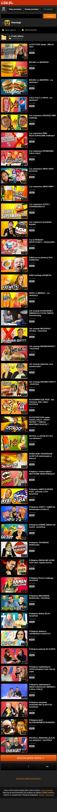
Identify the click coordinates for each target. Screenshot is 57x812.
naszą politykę (46, 790)
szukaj (50, 16)
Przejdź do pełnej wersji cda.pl (28, 779)
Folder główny (10, 30)
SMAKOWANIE (30, 30)
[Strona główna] (7, 3)
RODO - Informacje (46, 795)
